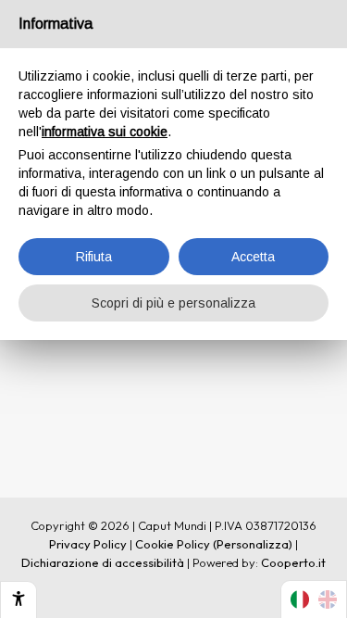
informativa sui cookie (104, 131)
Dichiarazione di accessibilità (102, 562)
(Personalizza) (252, 543)
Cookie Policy (172, 543)
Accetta (253, 256)
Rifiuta (94, 256)
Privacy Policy (88, 543)
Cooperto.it (293, 562)
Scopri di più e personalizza (173, 303)
